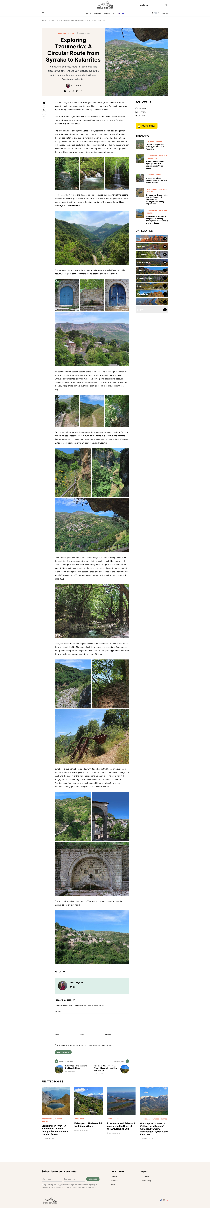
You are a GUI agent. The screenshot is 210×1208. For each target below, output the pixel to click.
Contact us (145, 1176)
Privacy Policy (146, 1180)
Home (44, 20)
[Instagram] (164, 1200)
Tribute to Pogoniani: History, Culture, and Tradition (155, 146)
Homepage (114, 1180)
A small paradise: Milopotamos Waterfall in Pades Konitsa (156, 180)
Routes (71, 33)
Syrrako (99, 102)
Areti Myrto (76, 85)
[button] (43, 13)
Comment (59, 1011)
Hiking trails (152, 158)
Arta (117, 1119)
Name (57, 1034)
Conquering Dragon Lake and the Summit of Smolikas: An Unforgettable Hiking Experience (157, 199)
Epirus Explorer (117, 1171)
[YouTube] (167, 1200)
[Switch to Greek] (123, 13)
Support (145, 1171)
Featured (150, 141)
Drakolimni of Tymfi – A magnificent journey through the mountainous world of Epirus (157, 219)
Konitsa (159, 175)
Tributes (113, 1185)
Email (82, 1034)
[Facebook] (161, 1200)
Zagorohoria (152, 155)
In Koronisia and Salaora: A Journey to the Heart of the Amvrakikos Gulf (121, 1126)
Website (108, 1034)
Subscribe (93, 1179)
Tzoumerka (52, 20)
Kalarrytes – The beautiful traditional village (88, 1124)
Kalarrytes (87, 102)
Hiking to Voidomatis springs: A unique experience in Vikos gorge (155, 164)
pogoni (159, 141)
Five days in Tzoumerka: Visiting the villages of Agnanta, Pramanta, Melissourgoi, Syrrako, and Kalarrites (154, 1129)
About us (113, 1176)
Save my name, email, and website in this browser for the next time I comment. (85, 1045)
